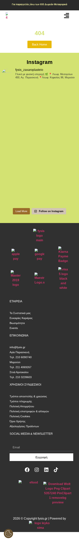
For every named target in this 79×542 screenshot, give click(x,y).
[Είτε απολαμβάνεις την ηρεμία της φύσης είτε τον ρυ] (39, 138)
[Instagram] (36, 469)
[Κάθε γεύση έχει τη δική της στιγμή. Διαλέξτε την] (39, 193)
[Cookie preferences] (8, 533)
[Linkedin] (46, 469)
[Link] (66, 15)
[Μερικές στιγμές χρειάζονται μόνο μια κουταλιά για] (39, 166)
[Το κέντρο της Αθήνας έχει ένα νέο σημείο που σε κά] (39, 104)
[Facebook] (27, 469)
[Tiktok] (56, 469)
